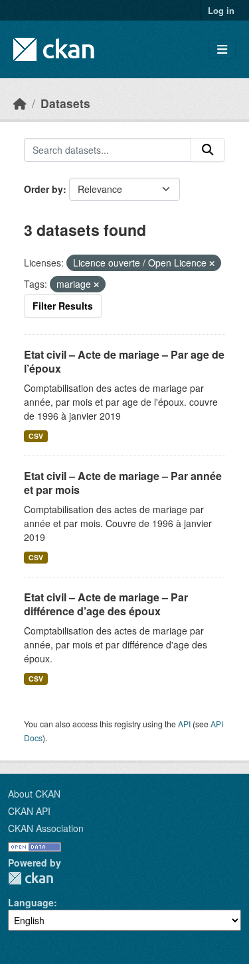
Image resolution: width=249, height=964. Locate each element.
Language (31, 902)
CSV (36, 436)
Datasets (65, 103)
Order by (43, 189)
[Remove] (211, 263)
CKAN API (29, 810)
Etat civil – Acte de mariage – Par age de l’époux (124, 361)
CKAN (30, 878)
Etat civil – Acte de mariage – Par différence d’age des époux (106, 604)
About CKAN (34, 793)
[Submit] (208, 150)
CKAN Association (46, 828)
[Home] (20, 103)
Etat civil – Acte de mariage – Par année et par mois (123, 482)
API (184, 723)
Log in (221, 10)
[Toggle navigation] (222, 49)
